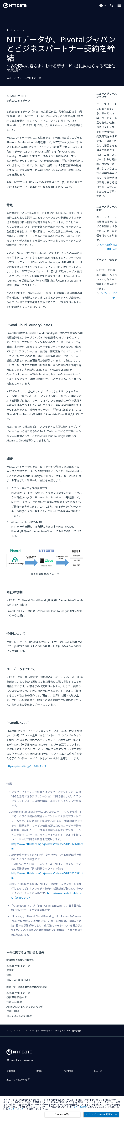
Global (21, 1060)
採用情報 (68, 1070)
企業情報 (11, 1070)
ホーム (9, 30)
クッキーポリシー (17, 1109)
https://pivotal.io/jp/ (27, 766)
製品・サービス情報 (16, 1079)
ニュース (20, 30)
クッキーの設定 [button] (79, 1107)
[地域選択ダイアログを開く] (102, 6)
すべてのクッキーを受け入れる (101, 1114)
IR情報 (39, 1070)
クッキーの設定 (62, 1114)
